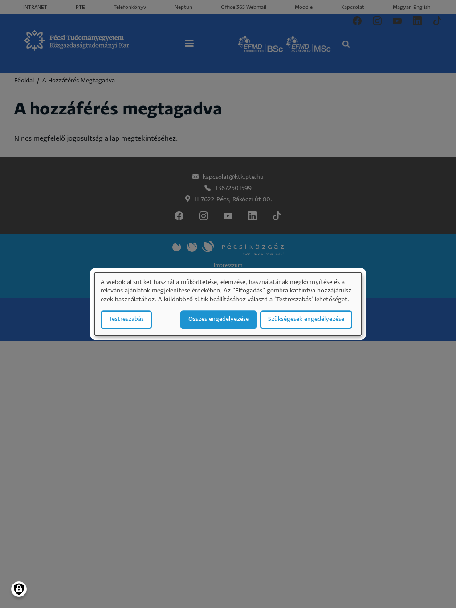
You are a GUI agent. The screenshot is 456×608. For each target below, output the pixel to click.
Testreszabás (126, 320)
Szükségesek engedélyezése (306, 320)
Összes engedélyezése (218, 320)
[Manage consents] (19, 589)
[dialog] (228, 303)
